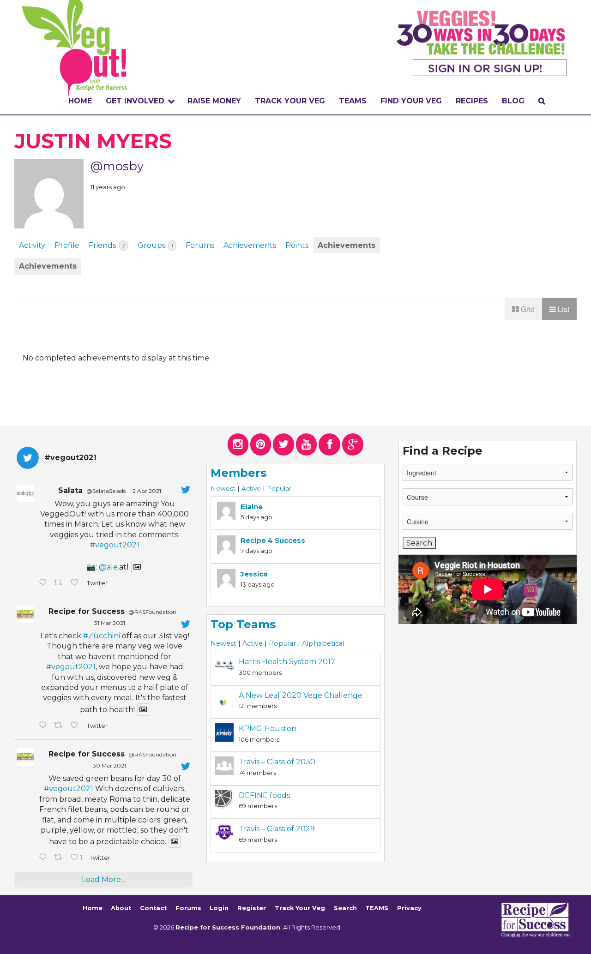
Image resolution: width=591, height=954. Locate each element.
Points (296, 245)
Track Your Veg (300, 908)
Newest (223, 488)
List (562, 309)
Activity (32, 245)
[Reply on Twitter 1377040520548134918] (44, 858)
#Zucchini (101, 635)
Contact (153, 908)
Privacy (409, 908)
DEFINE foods (264, 795)
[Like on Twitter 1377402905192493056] (76, 726)
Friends (107, 245)
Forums (200, 245)
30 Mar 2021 (109, 765)
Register (251, 908)
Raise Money (214, 100)
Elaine (252, 506)
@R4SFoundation (152, 611)
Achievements (249, 245)
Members (238, 473)
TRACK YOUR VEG (290, 100)
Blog (513, 100)
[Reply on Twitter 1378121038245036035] (44, 583)
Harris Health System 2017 (287, 661)
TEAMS (353, 100)
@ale (108, 567)
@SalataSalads (106, 490)
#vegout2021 (114, 544)
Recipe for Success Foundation (227, 927)
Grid (527, 309)
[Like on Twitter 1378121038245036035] (76, 583)
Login (219, 908)
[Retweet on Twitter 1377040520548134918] (60, 858)
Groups (155, 245)
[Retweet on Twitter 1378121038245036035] (60, 583)
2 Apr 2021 (147, 490)
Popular (279, 488)
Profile (66, 245)
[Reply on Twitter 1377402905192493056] (44, 726)
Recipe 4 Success (273, 540)
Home (80, 100)
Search (345, 908)
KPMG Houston (267, 728)
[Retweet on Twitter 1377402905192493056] (60, 726)
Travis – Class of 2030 (277, 761)
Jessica (254, 574)
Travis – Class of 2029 (277, 828)
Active (251, 488)
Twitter (96, 583)
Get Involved (135, 100)
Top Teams (243, 624)
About (121, 908)
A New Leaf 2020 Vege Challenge (300, 695)
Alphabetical (323, 643)
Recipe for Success (86, 611)
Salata (70, 490)
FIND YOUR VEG (411, 100)
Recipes (472, 100)
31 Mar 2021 (109, 622)
